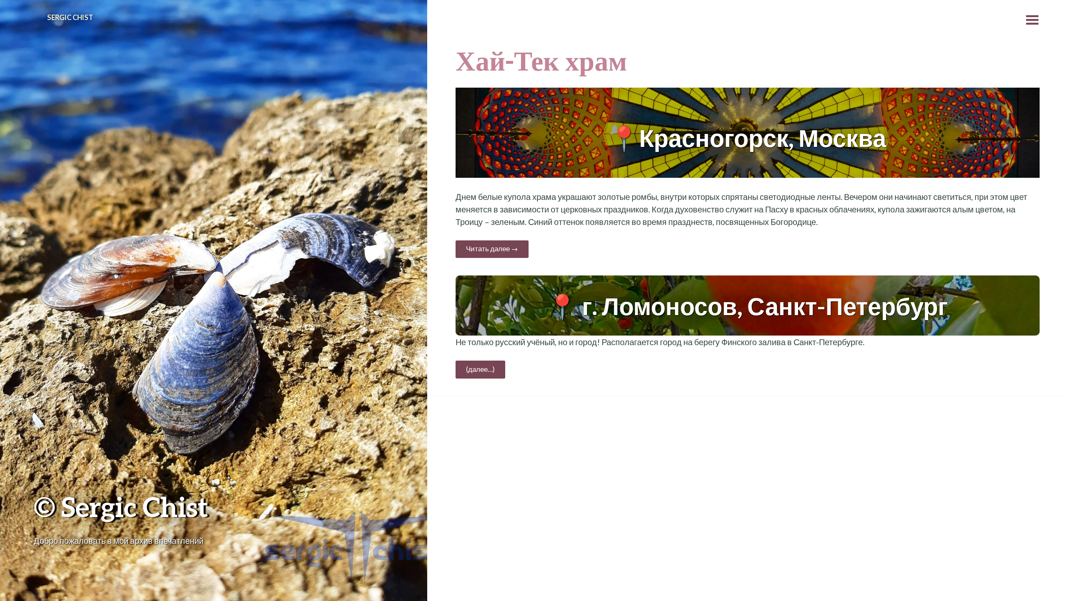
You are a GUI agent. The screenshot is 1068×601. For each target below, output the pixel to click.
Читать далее (492, 249)
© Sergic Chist (121, 506)
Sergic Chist (70, 17)
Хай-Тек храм (541, 59)
